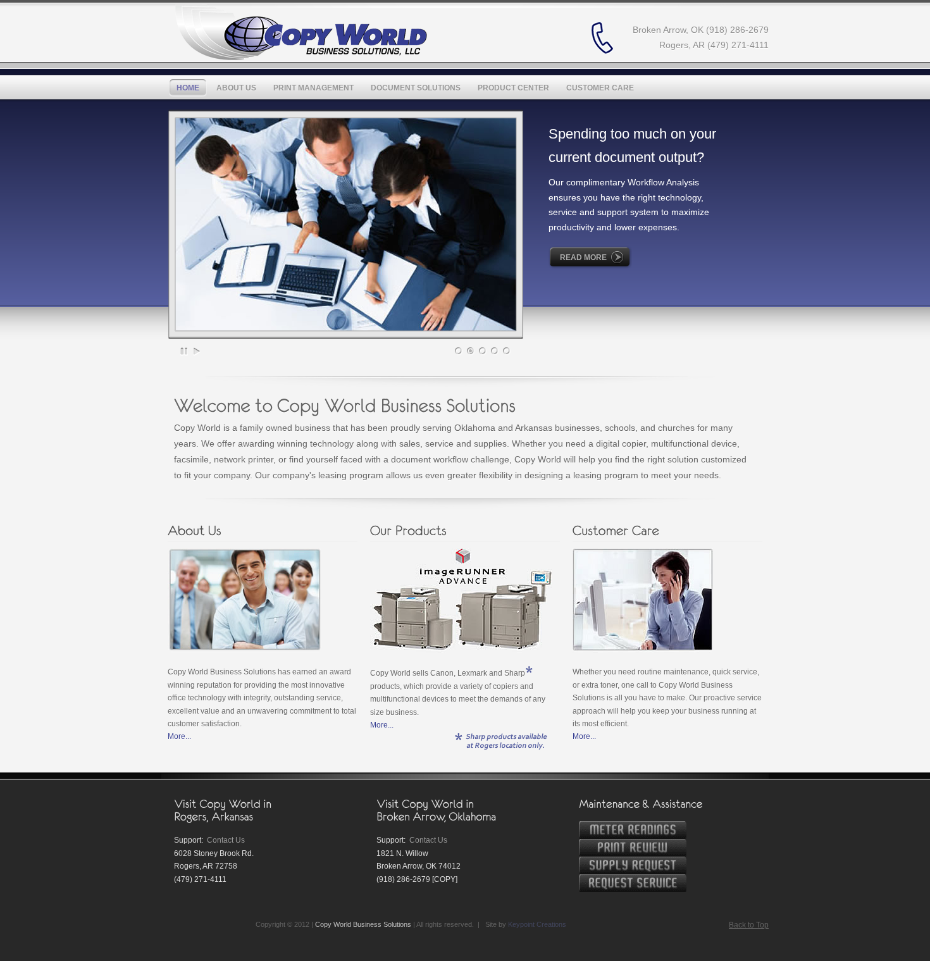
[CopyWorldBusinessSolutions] (300, 32)
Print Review (632, 848)
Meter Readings (632, 830)
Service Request (632, 883)
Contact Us (226, 840)
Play (196, 351)
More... (179, 736)
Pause (184, 351)
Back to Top (749, 925)
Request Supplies (632, 865)
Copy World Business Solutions (363, 924)
